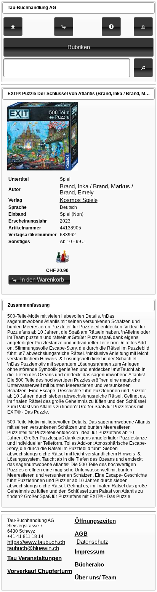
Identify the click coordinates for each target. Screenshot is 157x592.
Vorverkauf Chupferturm (39, 571)
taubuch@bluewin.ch (33, 548)
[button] (12, 26)
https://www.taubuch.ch (36, 542)
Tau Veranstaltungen (34, 558)
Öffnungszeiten (95, 521)
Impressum (89, 552)
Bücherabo (89, 565)
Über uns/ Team (95, 577)
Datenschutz (92, 542)
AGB (81, 534)
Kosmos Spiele (79, 200)
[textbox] (66, 67)
